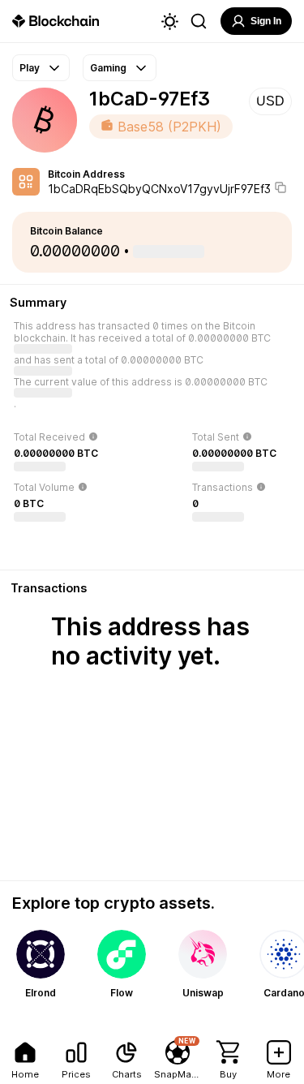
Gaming (108, 68)
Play (29, 68)
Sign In (265, 21)
